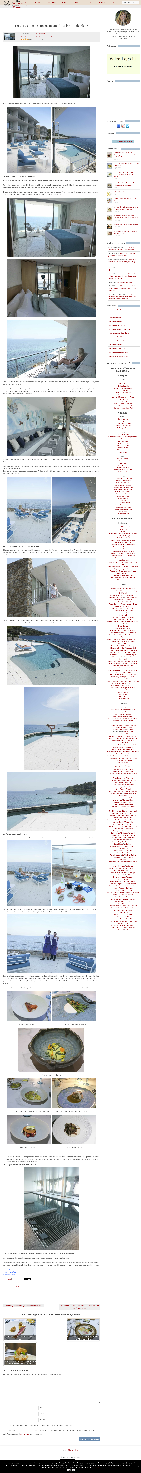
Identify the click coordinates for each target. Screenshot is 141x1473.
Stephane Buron (117, 740)
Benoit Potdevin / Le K (123, 879)
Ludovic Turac (116, 925)
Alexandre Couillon (118, 547)
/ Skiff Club (130, 617)
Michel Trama (123, 448)
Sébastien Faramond (117, 633)
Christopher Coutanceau (123, 478)
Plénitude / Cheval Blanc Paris (123, 408)
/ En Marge (128, 888)
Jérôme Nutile (123, 864)
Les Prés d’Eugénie (128, 577)
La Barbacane (128, 897)
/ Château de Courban (129, 826)
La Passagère (130, 930)
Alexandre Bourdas (119, 608)
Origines (129, 767)
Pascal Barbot (119, 599)
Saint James (129, 850)
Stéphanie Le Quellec (119, 657)
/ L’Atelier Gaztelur (130, 736)
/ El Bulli (127, 527)
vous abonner (25, 1434)
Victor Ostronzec (119, 866)
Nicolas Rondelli (112, 892)
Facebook (118, 126)
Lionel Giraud (114, 641)
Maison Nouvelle (130, 630)
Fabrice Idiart (117, 817)
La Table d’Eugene (129, 846)
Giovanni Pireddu (119, 877)
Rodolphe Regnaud (116, 884)
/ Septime (129, 802)
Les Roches (39, 36)
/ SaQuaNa (130, 608)
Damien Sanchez (121, 901)
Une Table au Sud (128, 925)
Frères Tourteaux (123, 514)
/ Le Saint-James (128, 842)
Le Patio (129, 890)
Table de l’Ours (128, 800)
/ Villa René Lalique (130, 652)
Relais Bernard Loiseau (123, 505)
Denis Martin (123, 659)
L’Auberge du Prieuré (129, 921)
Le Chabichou (123, 441)
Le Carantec (128, 747)
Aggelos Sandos (120, 679)
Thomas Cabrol (117, 743)
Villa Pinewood (129, 743)
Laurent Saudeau (115, 906)
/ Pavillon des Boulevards (128, 862)
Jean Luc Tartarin (123, 445)
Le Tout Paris (128, 732)
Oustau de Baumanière (123, 426)
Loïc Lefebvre (116, 837)
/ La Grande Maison (132, 639)
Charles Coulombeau (114, 756)
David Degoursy (120, 765)
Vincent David (118, 760)
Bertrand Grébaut (119, 802)
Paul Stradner (116, 685)
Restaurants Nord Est (115, 337)
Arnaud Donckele (117, 553)
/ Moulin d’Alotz (127, 817)
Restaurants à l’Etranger (116, 348)
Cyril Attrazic (123, 593)
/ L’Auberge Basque (129, 725)
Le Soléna (129, 866)
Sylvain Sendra (119, 910)
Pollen (130, 769)
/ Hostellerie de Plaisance (129, 650)
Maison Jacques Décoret (123, 509)
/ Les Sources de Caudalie (128, 663)
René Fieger (120, 789)
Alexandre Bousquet (116, 736)
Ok (69, 1470)
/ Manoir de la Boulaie (129, 906)
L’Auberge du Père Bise (123, 423)
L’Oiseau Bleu (130, 908)
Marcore (128, 782)
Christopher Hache (117, 806)
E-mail (42, 1413)
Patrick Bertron (114, 604)
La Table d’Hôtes (130, 780)
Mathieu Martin (118, 850)
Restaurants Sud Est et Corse (118, 333)
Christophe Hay (115, 648)
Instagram (19, 1287)
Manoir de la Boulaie (123, 494)
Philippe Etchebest (116, 630)
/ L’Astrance (128, 599)
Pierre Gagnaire (123, 399)
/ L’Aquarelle (128, 914)
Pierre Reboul (115, 881)
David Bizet (119, 606)
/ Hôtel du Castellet (130, 533)
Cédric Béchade (116, 725)
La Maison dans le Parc (131, 756)
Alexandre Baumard (120, 721)
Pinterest (123, 126)
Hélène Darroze (123, 626)
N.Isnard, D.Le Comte (114, 820)
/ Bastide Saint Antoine (129, 754)
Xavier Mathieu (118, 857)
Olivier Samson (116, 899)
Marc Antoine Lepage (120, 839)
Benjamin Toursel (115, 921)
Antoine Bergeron (119, 729)
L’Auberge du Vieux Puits (123, 388)
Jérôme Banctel (114, 536)
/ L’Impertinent (129, 784)
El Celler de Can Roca (123, 542)
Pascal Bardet (118, 716)
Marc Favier (119, 782)
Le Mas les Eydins (130, 597)
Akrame (123, 500)
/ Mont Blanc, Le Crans (128, 758)
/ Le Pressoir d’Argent (129, 674)
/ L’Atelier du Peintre (128, 837)
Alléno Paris (123, 384)
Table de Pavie (131, 633)
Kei (123, 564)
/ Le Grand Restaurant (130, 670)
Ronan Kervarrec (114, 650)
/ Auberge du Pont (129, 884)
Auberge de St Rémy (127, 677)
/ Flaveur (129, 690)
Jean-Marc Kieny (119, 824)
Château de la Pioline (128, 881)
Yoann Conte (123, 452)
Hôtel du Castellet (123, 386)
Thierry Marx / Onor (123, 853)
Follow (8, 1279)
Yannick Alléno (116, 588)
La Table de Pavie (123, 461)
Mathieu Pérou (115, 873)
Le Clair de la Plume (130, 886)
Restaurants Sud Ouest (116, 325)
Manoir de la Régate (129, 873)
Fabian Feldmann (118, 784)
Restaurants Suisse (115, 344)
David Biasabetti (118, 734)
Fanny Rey (115, 677)
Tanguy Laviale (118, 828)
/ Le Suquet (129, 610)
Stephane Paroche (120, 870)
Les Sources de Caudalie (123, 470)
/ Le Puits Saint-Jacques (127, 595)
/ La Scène (131, 657)
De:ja (129, 765)
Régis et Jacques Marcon (123, 403)
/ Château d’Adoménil (127, 833)
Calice (130, 870)
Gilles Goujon (114, 562)
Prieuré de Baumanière (130, 751)
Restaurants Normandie (116, 341)
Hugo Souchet (116, 577)
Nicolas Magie (117, 842)
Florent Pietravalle (118, 875)
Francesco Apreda (120, 712)
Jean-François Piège (115, 670)
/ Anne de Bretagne (129, 646)
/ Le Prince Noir (128, 778)
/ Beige (128, 628)
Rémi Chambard (120, 619)
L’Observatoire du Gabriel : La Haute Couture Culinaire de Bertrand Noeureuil (123, 276)
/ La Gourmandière (128, 899)
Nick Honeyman (117, 813)
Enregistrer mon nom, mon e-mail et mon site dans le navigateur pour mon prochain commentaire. (39, 1425)
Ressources (129, 831)
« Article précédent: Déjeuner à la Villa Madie (23, 1306)
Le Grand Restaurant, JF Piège (123, 397)
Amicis (130, 721)
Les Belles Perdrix (128, 749)
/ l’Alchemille (128, 822)
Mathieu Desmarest (120, 769)
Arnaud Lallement (114, 566)
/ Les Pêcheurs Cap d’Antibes (128, 892)
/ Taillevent (127, 606)
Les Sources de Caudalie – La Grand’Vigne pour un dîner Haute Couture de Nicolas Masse (126, 155)
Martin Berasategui (123, 538)
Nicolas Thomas (119, 919)
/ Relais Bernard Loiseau (128, 604)
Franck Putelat (120, 672)
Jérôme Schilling (113, 681)
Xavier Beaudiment (120, 602)
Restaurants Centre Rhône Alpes (119, 329)
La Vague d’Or (123, 390)
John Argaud (119, 714)
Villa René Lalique (123, 467)
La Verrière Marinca (129, 855)
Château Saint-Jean (128, 928)
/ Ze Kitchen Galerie (128, 835)
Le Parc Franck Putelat (123, 481)
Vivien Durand (117, 778)
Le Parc (129, 672)
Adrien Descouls (119, 767)
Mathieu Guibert (116, 646)
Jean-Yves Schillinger (119, 683)
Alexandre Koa (115, 655)
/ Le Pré (130, 602)
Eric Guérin (115, 804)
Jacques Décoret (123, 762)
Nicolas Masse (114, 663)
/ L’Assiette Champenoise (129, 566)
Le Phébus (129, 857)
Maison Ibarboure (123, 496)
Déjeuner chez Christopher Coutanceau (126, 224)
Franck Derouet (117, 551)
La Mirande (130, 875)
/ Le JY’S (130, 683)
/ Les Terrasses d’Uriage (129, 591)
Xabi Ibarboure (115, 815)
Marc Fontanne (114, 791)
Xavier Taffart (118, 914)
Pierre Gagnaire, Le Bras (116, 639)
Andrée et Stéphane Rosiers (123, 895)
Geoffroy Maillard (116, 846)
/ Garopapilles (128, 828)
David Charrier (116, 749)
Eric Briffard (121, 613)
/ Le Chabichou (128, 740)
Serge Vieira (123, 696)
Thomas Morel (114, 862)
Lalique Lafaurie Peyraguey (123, 487)
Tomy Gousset (119, 798)
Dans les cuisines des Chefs (118, 356)
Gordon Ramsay (115, 674)
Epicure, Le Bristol (123, 443)
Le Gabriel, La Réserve (123, 428)
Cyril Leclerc (115, 833)
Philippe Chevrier (113, 621)
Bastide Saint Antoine (123, 483)
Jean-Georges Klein (116, 652)
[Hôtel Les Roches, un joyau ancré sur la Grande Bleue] (51, 101)
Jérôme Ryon (117, 897)
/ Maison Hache (129, 806)
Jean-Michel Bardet (114, 718)
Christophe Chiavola (114, 751)
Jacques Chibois (115, 754)
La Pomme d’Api (130, 745)
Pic (123, 421)
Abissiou (128, 809)
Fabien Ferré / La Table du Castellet (123, 540)
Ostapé (128, 714)
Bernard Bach (114, 595)
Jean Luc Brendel (115, 738)
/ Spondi (129, 679)
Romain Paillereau (114, 868)
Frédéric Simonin (123, 912)
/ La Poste (129, 824)
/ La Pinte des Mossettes (129, 868)
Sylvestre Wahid (123, 699)
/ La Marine (129, 547)
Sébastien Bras (119, 610)
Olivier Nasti (117, 666)
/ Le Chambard (127, 666)
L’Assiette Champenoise (123, 392)
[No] (138, 1467)
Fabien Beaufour (118, 723)
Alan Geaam (123, 795)
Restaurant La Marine (123, 395)
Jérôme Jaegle (118, 822)
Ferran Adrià (120, 527)
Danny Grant (121, 644)
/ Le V (127, 613)
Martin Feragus (118, 787)
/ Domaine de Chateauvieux (129, 621)
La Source (129, 729)
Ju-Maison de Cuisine (128, 710)
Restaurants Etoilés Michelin (118, 352)
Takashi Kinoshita (115, 826)
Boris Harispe (119, 809)
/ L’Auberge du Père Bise (127, 688)
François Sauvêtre (117, 908)
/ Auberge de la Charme (130, 820)
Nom (42, 1407)
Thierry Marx (111, 661)
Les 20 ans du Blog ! (120, 191)
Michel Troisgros (123, 450)
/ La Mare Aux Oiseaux (127, 804)
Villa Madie (123, 463)
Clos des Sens (129, 551)
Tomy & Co (129, 798)
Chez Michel (123, 859)
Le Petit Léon (129, 813)
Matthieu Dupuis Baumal (117, 773)
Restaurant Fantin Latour (123, 489)
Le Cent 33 (129, 723)
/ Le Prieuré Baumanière (128, 791)
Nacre (131, 839)
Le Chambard (123, 419)
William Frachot (114, 635)
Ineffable (129, 919)
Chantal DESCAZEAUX (41, 34)
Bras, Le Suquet (123, 434)
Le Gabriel (130, 668)
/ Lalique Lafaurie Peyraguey (129, 681)
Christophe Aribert (114, 591)
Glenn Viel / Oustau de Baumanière (123, 544)
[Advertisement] (51, 17)
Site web (43, 1419)
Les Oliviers (129, 787)
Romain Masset (115, 855)
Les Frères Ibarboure (129, 815)
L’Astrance (123, 401)
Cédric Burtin (123, 615)
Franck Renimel (118, 888)
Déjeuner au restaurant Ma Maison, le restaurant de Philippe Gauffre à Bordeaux (122, 296)
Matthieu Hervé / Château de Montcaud (123, 811)
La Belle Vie (128, 844)
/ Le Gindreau (128, 716)
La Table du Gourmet (123, 503)
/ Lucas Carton (127, 771)
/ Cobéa (129, 727)
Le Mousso (123, 511)
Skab (129, 901)
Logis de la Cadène (129, 793)
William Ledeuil (116, 835)
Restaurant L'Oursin (49, 36)
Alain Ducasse (120, 628)
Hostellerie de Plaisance (123, 485)
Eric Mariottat (123, 848)
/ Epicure (127, 558)
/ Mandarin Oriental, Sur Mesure (127, 661)
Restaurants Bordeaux (116, 310)
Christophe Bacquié (116, 533)
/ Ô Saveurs (128, 734)
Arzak (123, 531)
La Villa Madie (123, 472)
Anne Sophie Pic (123, 573)
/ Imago (129, 712)
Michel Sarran (123, 465)
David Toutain (123, 498)
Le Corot (129, 619)
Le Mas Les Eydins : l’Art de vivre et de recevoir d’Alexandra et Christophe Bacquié (125, 174)
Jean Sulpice (114, 688)
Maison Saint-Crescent (123, 492)
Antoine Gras (24, 36)
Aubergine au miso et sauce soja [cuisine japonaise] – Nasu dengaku (122, 262)
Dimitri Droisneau (117, 555)
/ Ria (127, 644)
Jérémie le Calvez (116, 745)
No (73, 1470)
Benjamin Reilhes (115, 886)
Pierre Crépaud (114, 758)
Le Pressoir (129, 760)
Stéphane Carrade (119, 617)
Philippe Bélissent (120, 727)
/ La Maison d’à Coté (128, 648)
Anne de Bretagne (123, 459)
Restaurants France (115, 321)
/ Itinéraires (128, 910)
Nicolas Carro (118, 747)
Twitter (127, 126)
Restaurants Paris (114, 318)
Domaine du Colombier (130, 718)
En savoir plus (96, 1467)
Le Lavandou (32, 36)
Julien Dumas (117, 771)
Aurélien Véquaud (117, 930)
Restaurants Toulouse (116, 314)
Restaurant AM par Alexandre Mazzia (123, 406)
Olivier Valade (115, 928)
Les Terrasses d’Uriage (123, 507)
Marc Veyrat (123, 694)
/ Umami (127, 789)
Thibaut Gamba (115, 793)
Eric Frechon (119, 558)
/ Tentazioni (129, 877)
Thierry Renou (120, 890)
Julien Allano (114, 710)
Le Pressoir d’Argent (129, 655)
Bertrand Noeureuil (118, 668)
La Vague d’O (129, 553)
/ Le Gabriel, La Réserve (128, 536)
